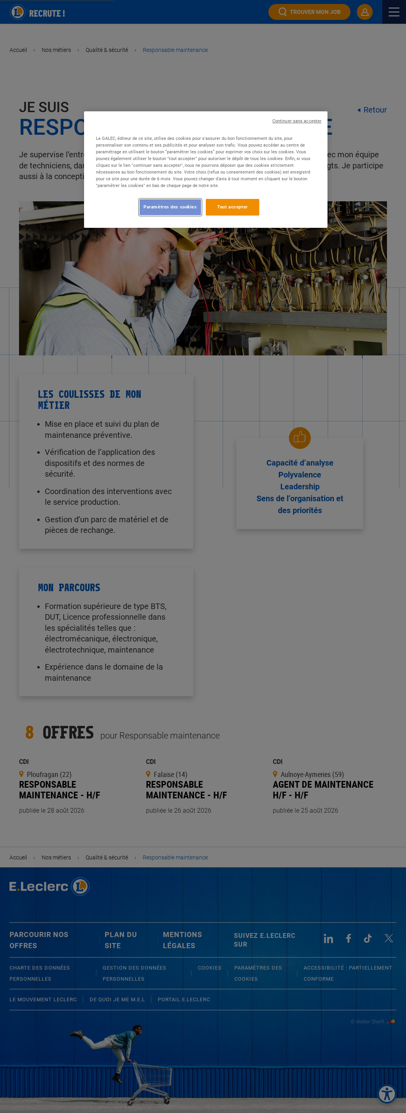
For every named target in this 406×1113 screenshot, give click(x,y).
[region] (205, 169)
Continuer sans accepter (297, 121)
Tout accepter (232, 207)
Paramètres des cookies (170, 207)
